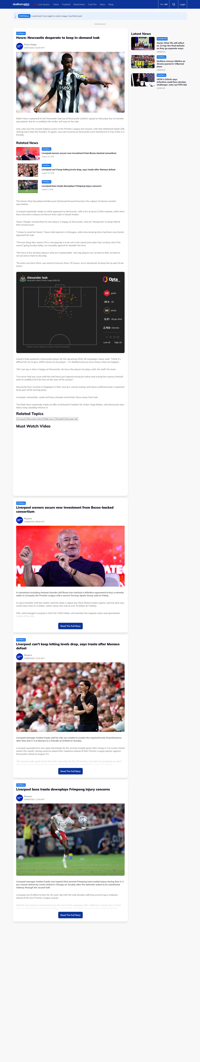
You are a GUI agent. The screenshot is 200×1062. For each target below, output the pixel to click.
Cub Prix (92, 4)
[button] (15, 14)
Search (173, 4)
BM (161, 4)
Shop (110, 4)
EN (166, 4)
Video (56, 4)
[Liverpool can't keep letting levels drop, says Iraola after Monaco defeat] (28, 170)
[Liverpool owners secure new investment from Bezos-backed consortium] (28, 153)
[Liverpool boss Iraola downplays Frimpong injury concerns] (28, 186)
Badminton (79, 4)
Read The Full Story (70, 626)
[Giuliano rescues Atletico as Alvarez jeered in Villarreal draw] (143, 61)
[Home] (21, 4)
